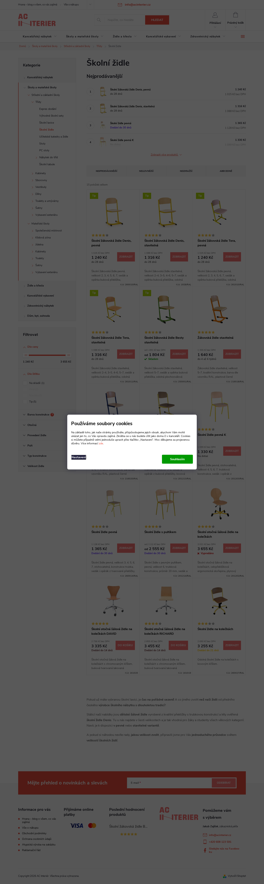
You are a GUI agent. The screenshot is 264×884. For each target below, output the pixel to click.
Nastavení (79, 457)
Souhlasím (177, 459)
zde (101, 443)
